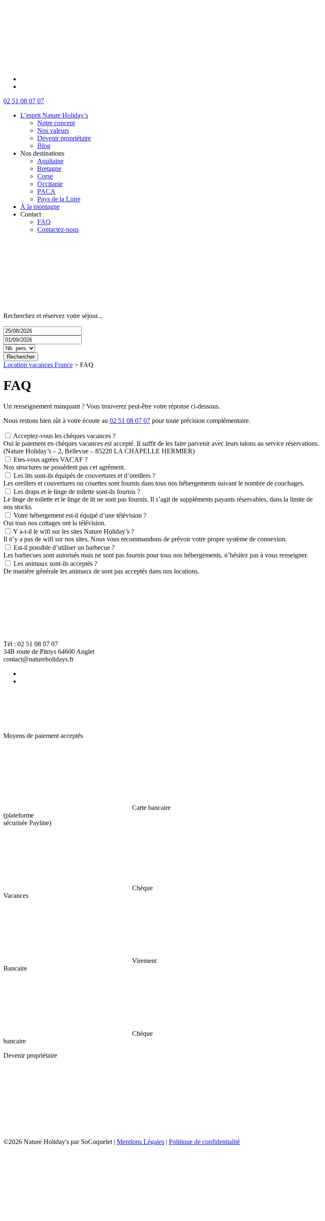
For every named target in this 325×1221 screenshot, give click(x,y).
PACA (46, 191)
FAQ (44, 221)
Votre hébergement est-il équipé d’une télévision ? (80, 515)
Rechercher (21, 357)
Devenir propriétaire (64, 138)
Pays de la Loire (58, 199)
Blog (43, 145)
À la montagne (40, 206)
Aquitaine (50, 161)
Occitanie (50, 183)
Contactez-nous (58, 229)
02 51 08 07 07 (23, 100)
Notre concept (56, 122)
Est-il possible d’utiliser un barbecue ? (64, 547)
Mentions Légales (140, 1141)
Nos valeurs (53, 130)
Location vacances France (38, 364)
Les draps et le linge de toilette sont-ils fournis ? (77, 491)
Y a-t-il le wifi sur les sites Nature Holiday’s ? (73, 531)
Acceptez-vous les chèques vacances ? (64, 435)
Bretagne (49, 168)
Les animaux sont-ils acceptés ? (55, 563)
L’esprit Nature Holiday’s (54, 115)
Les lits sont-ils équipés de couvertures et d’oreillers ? (84, 475)
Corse (45, 176)
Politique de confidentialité (204, 1141)
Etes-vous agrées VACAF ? (51, 459)
